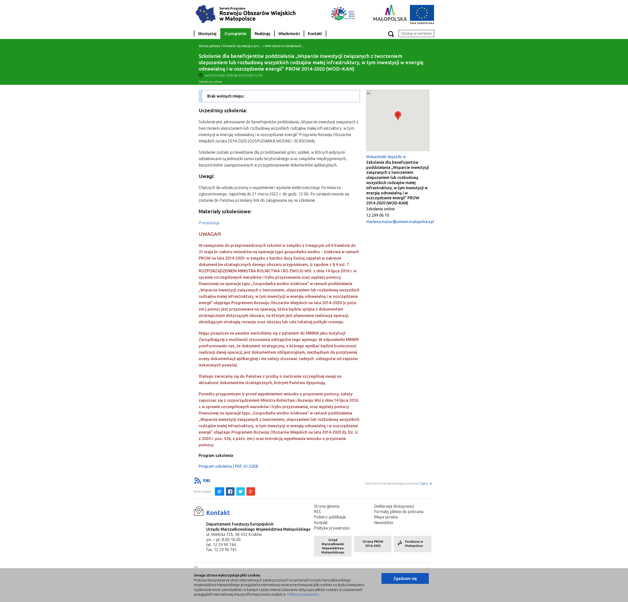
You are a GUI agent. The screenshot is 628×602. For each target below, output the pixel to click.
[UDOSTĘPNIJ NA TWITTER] (240, 491)
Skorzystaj (207, 33)
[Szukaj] (391, 34)
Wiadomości (289, 33)
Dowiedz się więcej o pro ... (242, 46)
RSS (317, 511)
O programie (235, 33)
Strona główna (209, 46)
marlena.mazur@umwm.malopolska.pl (400, 221)
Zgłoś (424, 483)
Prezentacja (209, 223)
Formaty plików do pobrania (398, 511)
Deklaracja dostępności (394, 506)
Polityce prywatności (303, 594)
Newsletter (384, 522)
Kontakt (315, 33)
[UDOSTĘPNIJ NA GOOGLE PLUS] (251, 491)
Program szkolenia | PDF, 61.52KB (228, 466)
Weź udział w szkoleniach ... (284, 46)
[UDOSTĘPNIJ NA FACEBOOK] (230, 491)
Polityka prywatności (332, 528)
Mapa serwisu (386, 517)
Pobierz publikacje (330, 517)
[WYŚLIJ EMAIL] (219, 491)
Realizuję (262, 33)
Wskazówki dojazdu (384, 156)
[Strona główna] (249, 14)
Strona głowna (326, 506)
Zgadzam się (405, 578)
